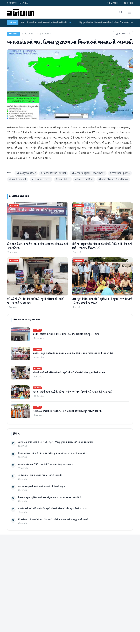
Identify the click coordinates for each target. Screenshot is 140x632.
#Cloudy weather (26, 173)
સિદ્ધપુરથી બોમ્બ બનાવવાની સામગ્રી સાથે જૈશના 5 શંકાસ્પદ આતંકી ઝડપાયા (85, 22)
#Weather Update (120, 173)
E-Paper (114, 3)
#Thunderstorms (41, 179)
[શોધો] (121, 12)
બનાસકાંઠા (13, 34)
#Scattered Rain (84, 179)
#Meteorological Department (88, 173)
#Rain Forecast (17, 179)
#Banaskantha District (53, 173)
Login (130, 3)
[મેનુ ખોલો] (129, 12)
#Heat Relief (63, 179)
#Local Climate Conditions (113, 179)
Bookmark (125, 33)
